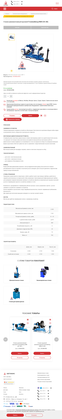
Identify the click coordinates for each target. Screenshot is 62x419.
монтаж (16, 109)
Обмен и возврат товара (24, 389)
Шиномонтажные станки (43, 373)
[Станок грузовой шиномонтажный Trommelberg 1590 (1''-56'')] (42, 328)
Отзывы (5, 394)
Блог (20, 392)
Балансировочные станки (43, 375)
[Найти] (52, 9)
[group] (35, 53)
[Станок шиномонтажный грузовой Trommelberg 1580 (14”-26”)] (20, 328)
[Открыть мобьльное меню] (4, 9)
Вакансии (21, 387)
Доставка (5, 389)
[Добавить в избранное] (41, 115)
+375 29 (47, 388)
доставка (15, 100)
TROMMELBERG (16, 76)
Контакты (21, 394)
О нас (4, 392)
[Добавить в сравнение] (45, 115)
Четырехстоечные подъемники (45, 381)
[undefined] (5, 339)
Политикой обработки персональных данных (27, 409)
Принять (15, 415)
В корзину (12, 115)
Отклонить (34, 415)
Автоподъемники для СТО (43, 377)
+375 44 (18, 1)
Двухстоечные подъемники (44, 379)
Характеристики (44, 27)
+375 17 (17, 4)
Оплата (44, 104)
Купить (30, 115)
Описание (17, 27)
